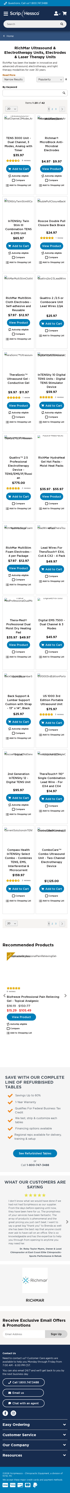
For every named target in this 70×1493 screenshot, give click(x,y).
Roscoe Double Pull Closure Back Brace (51, 223)
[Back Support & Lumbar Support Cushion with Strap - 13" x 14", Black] (18, 683)
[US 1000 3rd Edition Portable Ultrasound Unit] (52, 683)
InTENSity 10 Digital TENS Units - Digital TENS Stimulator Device (52, 380)
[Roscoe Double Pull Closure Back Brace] (52, 208)
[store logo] (24, 14)
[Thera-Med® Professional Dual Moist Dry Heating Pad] (18, 607)
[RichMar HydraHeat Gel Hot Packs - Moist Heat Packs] (52, 444)
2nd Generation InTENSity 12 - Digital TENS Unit (18, 778)
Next (65, 995)
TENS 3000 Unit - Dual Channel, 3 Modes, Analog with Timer (18, 144)
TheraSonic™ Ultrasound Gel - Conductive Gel (18, 378)
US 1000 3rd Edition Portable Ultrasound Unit (51, 700)
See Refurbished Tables (35, 1153)
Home (10, 36)
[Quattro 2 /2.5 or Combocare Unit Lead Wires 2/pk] (52, 285)
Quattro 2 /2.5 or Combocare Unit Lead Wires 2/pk (52, 302)
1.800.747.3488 (39, 3)
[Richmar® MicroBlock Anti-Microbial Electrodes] (52, 125)
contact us (19, 1358)
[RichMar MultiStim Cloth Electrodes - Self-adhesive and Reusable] (18, 285)
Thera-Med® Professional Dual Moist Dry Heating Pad (18, 626)
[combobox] (35, 24)
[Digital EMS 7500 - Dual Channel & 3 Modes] (52, 607)
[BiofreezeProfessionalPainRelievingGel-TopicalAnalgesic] (35, 969)
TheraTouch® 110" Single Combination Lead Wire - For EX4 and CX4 (51, 780)
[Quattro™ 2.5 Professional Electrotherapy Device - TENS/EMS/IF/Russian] (18, 444)
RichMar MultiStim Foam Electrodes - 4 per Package (18, 551)
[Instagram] (13, 1413)
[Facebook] (5, 1413)
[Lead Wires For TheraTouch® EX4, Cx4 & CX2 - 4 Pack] (52, 534)
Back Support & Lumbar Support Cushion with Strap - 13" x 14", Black (18, 702)
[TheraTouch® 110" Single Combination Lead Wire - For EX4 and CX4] (52, 760)
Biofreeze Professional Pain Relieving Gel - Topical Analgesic (33, 998)
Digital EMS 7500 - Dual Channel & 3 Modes (51, 624)
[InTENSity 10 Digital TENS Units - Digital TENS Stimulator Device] (52, 361)
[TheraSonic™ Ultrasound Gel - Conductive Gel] (18, 361)
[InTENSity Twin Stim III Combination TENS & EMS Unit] (18, 208)
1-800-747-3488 (38, 1165)
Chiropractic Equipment (37, 1473)
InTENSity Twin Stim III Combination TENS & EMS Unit (18, 227)
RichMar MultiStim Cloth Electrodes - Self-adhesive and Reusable (18, 304)
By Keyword (10, 87)
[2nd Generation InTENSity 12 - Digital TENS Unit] (18, 760)
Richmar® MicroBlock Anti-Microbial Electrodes (51, 144)
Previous (4, 995)
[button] (18, 180)
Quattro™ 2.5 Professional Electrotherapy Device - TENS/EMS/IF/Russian (18, 467)
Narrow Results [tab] (13, 79)
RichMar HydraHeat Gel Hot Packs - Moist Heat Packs (51, 461)
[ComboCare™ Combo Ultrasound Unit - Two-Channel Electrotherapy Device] (52, 837)
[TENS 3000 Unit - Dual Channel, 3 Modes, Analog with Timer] (18, 125)
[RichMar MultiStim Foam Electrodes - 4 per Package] (18, 534)
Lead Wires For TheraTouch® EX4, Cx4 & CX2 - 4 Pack (51, 551)
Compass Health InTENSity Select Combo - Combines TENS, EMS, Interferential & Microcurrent (18, 860)
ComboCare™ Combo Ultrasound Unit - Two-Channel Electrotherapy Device (51, 858)
